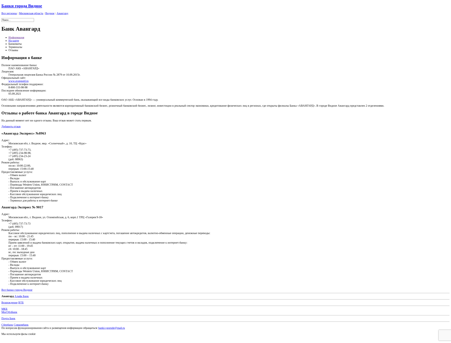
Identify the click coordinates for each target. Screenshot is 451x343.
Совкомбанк (21, 324)
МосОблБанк (9, 312)
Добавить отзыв (11, 126)
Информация (16, 37)
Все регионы (9, 13)
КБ (4, 308)
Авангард (62, 13)
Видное (49, 13)
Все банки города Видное (16, 289)
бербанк (7, 324)
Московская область (31, 13)
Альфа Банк (21, 296)
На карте (13, 40)
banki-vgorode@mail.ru (111, 327)
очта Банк (8, 318)
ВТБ (21, 302)
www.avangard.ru (18, 80)
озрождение (9, 302)
